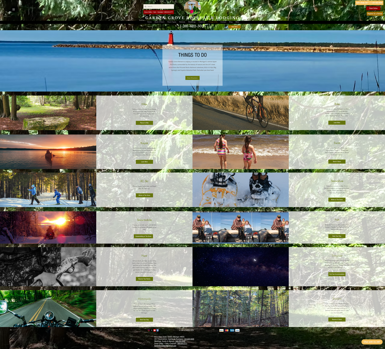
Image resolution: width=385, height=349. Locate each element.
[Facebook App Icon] (157, 330)
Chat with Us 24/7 (372, 342)
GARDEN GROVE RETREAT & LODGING (192, 18)
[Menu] (14, 9)
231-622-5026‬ (189, 339)
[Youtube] (154, 330)
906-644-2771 (182, 343)
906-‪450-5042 (180, 341)
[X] (151, 330)
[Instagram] (149, 330)
